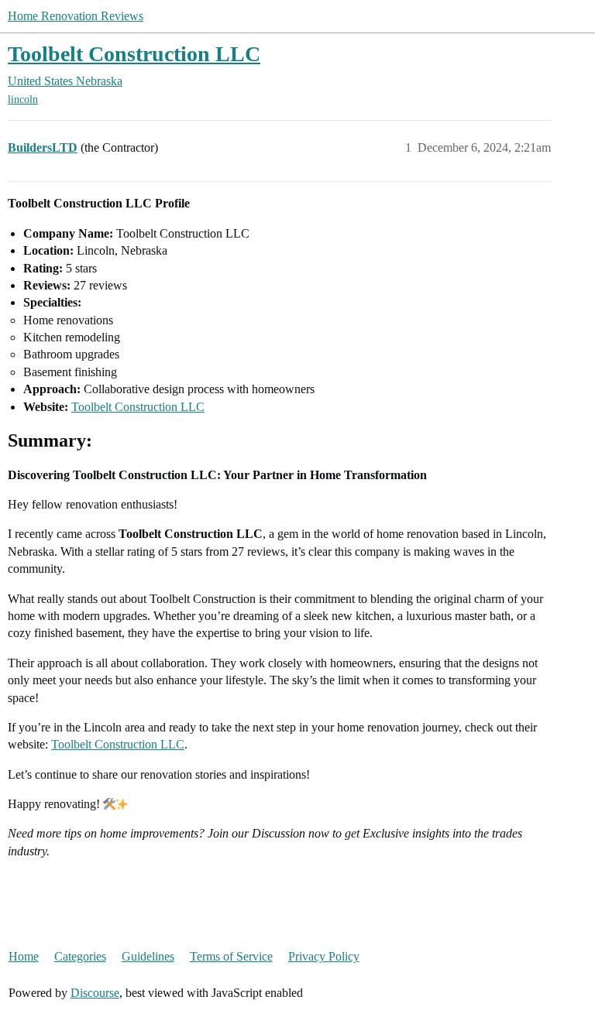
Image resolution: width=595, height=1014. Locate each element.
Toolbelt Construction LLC (134, 54)
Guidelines (148, 956)
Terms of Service (231, 956)
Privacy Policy (323, 956)
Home (24, 956)
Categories (80, 956)
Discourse (95, 992)
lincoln (23, 99)
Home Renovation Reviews (75, 15)
